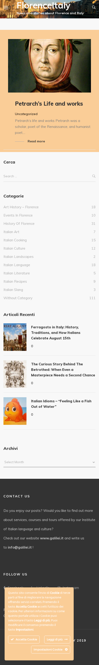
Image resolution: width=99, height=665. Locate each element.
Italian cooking (15, 240)
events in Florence (18, 215)
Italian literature (16, 273)
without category (17, 298)
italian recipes (15, 281)
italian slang (13, 289)
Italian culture (14, 248)
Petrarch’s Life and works (49, 103)
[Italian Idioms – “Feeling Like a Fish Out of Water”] (14, 411)
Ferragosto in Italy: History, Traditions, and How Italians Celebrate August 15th (55, 332)
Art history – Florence (21, 207)
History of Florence (19, 223)
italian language (16, 265)
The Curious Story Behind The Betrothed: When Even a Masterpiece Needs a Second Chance (63, 369)
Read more (36, 141)
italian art (11, 232)
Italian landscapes (18, 256)
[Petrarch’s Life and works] (49, 66)
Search (94, 176)
